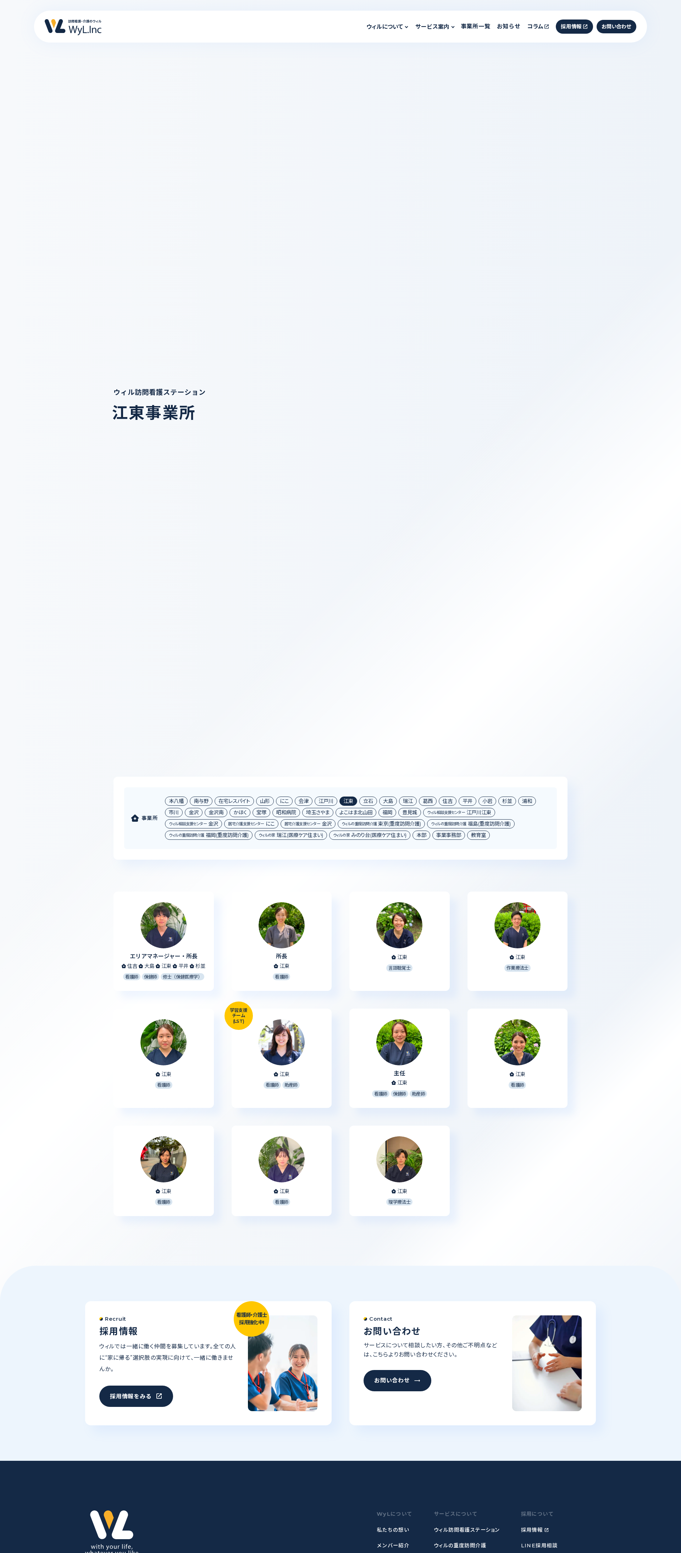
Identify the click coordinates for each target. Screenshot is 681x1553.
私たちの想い (393, 1530)
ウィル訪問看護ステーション (467, 1530)
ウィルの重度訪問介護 (460, 1545)
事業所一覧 (476, 26)
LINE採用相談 (539, 1545)
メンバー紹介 (393, 1545)
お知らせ (509, 26)
